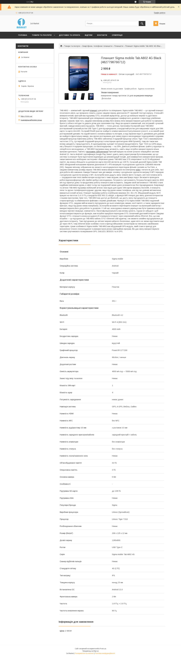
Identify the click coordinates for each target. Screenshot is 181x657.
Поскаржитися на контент (84, 653)
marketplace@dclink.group (31, 120)
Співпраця (117, 35)
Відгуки (88, 35)
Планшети (118, 46)
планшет (94, 110)
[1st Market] (21, 28)
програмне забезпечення (97, 152)
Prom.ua (103, 649)
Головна (22, 35)
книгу (138, 170)
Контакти (102, 35)
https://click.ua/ (26, 116)
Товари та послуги (42, 35)
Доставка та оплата (69, 35)
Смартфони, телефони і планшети (97, 46)
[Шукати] (142, 23)
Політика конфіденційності (105, 653)
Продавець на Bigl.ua (90, 651)
